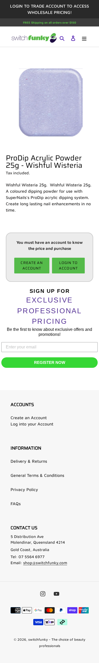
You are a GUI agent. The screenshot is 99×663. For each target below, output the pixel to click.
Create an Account (29, 417)
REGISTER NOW (49, 362)
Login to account (68, 265)
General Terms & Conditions (37, 475)
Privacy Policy (24, 489)
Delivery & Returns (29, 461)
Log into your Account (32, 424)
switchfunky (38, 639)
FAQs (16, 503)
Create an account (32, 265)
